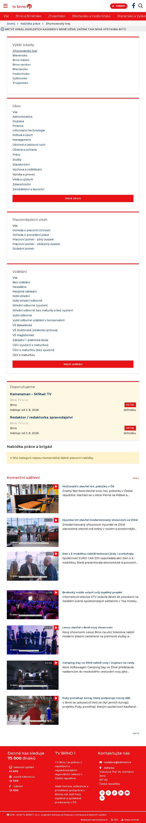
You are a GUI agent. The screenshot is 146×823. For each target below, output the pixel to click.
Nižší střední (21, 296)
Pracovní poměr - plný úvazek (33, 239)
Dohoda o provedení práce (31, 235)
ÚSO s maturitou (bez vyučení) (33, 350)
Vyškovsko (20, 78)
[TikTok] (114, 793)
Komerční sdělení (23, 477)
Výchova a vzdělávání (27, 169)
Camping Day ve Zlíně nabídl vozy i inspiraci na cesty (98, 662)
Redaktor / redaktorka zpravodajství (41, 417)
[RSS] (102, 798)
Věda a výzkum (23, 179)
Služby (17, 159)
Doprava (18, 121)
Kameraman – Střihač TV (31, 394)
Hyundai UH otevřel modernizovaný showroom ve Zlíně (100, 519)
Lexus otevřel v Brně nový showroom (87, 627)
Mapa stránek (131, 819)
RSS (116, 819)
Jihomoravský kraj (25, 51)
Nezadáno (19, 287)
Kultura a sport (23, 135)
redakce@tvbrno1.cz (117, 762)
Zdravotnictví (22, 184)
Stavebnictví (21, 164)
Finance (18, 126)
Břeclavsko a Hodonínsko (91, 16)
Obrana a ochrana (25, 149)
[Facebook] (102, 793)
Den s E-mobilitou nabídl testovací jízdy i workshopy (98, 553)
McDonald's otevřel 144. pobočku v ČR (88, 486)
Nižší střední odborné (27, 300)
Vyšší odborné (22, 315)
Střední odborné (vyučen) (30, 305)
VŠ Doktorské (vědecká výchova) (35, 330)
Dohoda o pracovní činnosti (31, 230)
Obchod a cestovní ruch (29, 144)
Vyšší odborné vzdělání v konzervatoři (39, 320)
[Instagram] (108, 793)
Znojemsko (56, 16)
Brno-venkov (22, 64)
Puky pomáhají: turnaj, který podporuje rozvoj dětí (96, 697)
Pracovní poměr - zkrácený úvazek (36, 244)
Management (22, 139)
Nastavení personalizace (94, 819)
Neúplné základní (25, 291)
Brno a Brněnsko (28, 16)
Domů (11, 23)
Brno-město (21, 60)
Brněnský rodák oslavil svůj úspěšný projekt (92, 592)
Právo (16, 154)
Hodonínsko (21, 73)
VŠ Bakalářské (22, 325)
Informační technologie (29, 130)
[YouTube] (127, 793)
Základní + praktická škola (30, 340)
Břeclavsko (20, 69)
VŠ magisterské (23, 335)
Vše (6, 16)
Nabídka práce (30, 23)
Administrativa (22, 116)
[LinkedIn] (121, 793)
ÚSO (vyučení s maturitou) (30, 345)
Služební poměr (23, 248)
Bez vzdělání (21, 282)
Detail (130, 404)
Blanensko (20, 55)
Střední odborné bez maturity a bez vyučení (43, 310)
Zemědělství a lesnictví (28, 189)
